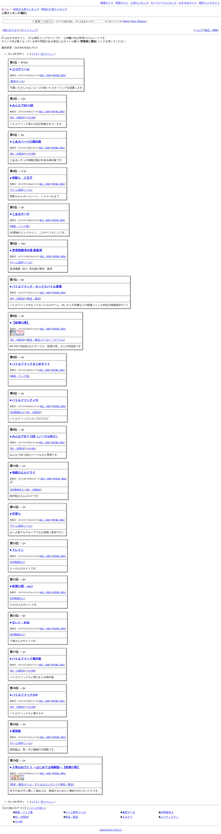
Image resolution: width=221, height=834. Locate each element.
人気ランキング (140, 2)
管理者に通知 (59, 75)
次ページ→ (47, 54)
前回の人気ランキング (54, 9)
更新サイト (122, 2)
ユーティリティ (169, 817)
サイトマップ (29, 30)
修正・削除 (211, 30)
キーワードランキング (164, 2)
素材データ (17, 81)
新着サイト (106, 2)
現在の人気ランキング (26, 9)
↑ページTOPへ (36, 808)
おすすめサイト (188, 2)
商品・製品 (33, 298)
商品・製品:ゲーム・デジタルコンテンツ (34, 784)
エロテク (127, 817)
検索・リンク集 (20, 226)
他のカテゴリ (11, 30)
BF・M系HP (18, 117)
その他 (31, 117)
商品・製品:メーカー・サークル (45, 340)
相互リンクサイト (209, 2)
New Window (138, 21)
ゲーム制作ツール (21, 190)
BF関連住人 (17, 412)
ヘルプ (198, 30)
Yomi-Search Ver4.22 (110, 830)
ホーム (5, 9)
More (126, 21)
